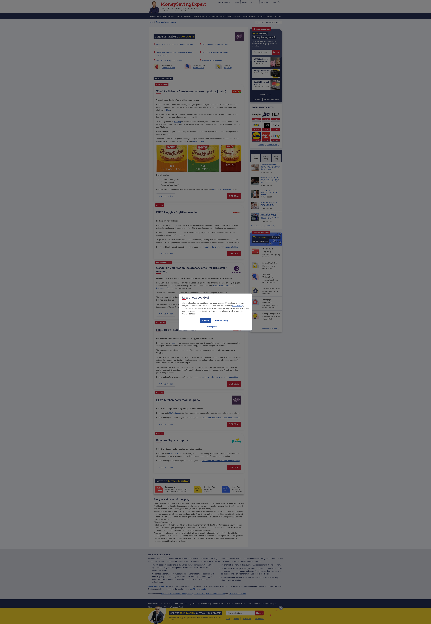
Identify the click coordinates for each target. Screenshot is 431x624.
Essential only (221, 320)
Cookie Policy (237, 305)
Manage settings (213, 326)
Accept (205, 320)
